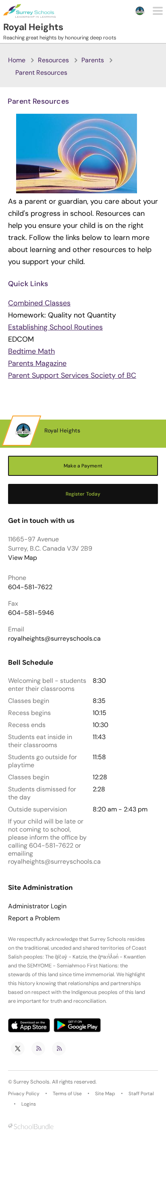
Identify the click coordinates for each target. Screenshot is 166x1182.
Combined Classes (39, 303)
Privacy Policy (23, 1093)
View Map (22, 557)
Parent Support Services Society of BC (72, 375)
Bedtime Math (31, 351)
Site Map (105, 1093)
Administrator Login (37, 906)
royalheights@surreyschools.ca (54, 638)
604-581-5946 (31, 612)
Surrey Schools (31, 1081)
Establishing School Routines (55, 327)
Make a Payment (83, 466)
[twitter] (18, 1048)
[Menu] (158, 11)
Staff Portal (141, 1093)
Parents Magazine (37, 363)
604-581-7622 (30, 587)
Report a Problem (34, 918)
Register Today (83, 494)
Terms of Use (67, 1093)
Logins (28, 1104)
